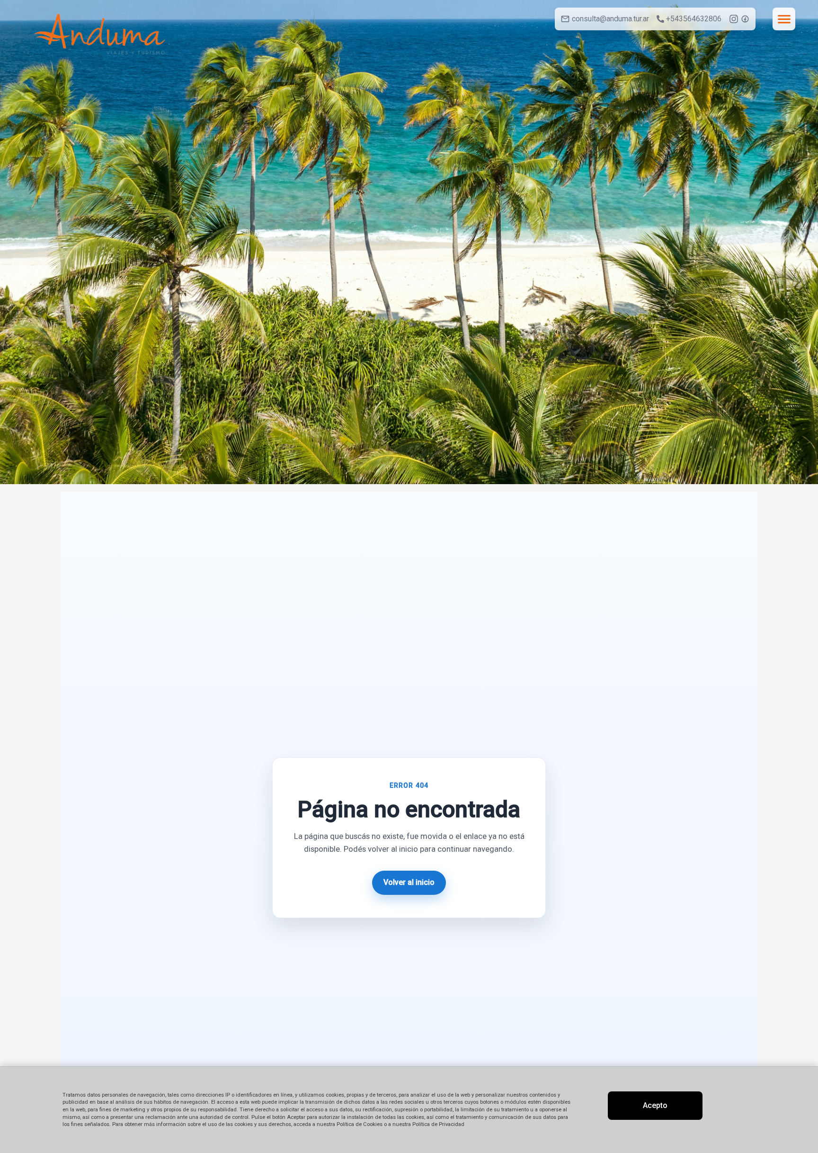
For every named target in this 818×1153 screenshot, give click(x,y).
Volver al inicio (409, 882)
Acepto (655, 1105)
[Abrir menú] (784, 19)
